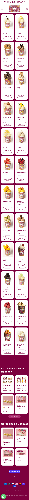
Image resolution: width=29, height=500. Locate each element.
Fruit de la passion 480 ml (20, 202)
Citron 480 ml (6, 145)
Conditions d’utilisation (10, 493)
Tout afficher (14, 416)
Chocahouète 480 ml (21, 231)
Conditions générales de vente (11, 495)
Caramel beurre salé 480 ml (7, 345)
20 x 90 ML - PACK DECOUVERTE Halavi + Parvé (21, 387)
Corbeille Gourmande (20, 458)
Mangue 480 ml (7, 201)
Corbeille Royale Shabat (21, 439)
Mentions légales (23, 495)
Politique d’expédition (21, 493)
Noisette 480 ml (7, 117)
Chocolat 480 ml (7, 87)
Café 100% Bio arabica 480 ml (7, 59)
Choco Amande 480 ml (21, 59)
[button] (2, 9)
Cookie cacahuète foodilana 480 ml (21, 89)
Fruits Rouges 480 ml (21, 173)
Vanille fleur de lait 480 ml (21, 345)
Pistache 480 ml (7, 230)
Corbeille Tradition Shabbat (21, 406)
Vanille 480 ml (6, 31)
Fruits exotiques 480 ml (7, 260)
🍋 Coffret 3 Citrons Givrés (6, 408)
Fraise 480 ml (6, 172)
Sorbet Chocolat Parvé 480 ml (7, 288)
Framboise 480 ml (7, 316)
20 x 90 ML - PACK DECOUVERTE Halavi (7, 387)
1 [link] (10, 359)
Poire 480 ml (20, 31)
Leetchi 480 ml (20, 259)
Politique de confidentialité (17, 490)
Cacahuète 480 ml (21, 316)
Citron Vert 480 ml (21, 287)
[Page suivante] (18, 360)
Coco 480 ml (20, 145)
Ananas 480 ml (20, 117)
